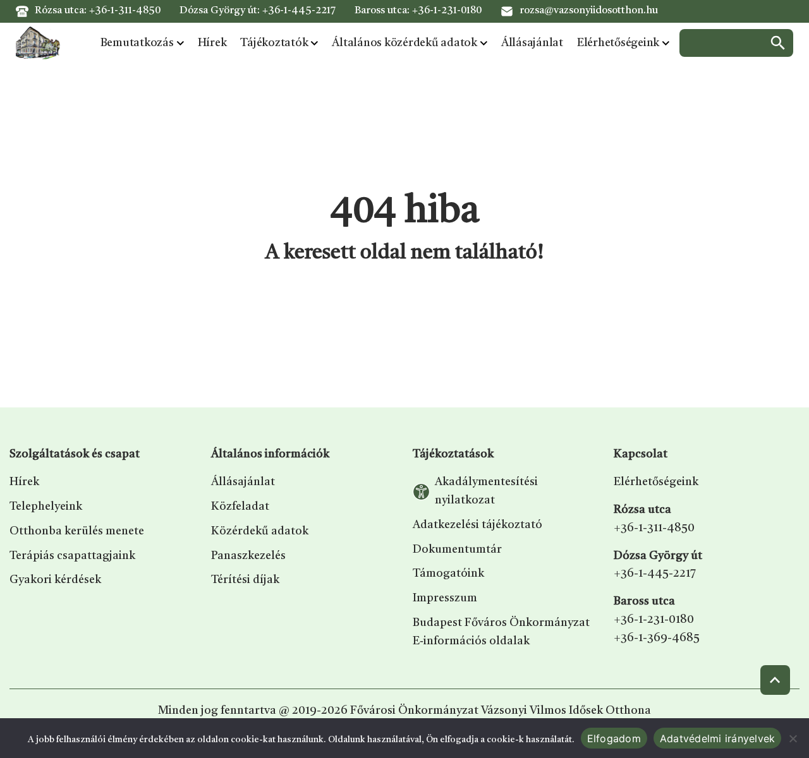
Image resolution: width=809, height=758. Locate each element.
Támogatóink (448, 573)
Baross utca (644, 601)
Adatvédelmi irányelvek (718, 738)
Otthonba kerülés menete (76, 531)
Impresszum (445, 598)
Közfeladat (240, 506)
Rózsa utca (642, 509)
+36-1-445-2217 (299, 11)
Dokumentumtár (457, 549)
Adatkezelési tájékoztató (477, 525)
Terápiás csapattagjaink (72, 556)
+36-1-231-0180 (447, 11)
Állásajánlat (532, 43)
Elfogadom (614, 738)
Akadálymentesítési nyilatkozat (486, 491)
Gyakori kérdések (55, 580)
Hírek (212, 43)
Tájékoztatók (274, 43)
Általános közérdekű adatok (404, 43)
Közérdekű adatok (259, 531)
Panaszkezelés (248, 556)
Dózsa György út (658, 556)
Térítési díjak (245, 580)
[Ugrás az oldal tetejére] (775, 680)
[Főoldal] (38, 43)
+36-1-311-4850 (125, 11)
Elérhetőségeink (618, 43)
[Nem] (793, 738)
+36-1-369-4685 (657, 638)
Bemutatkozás (137, 43)
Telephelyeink (45, 506)
